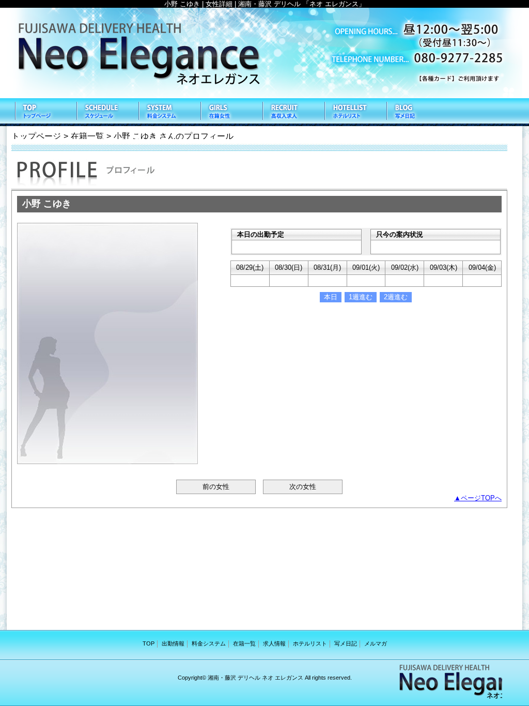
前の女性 (216, 486)
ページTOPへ (481, 498)
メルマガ (375, 643)
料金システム (169, 112)
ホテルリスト (355, 112)
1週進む (360, 297)
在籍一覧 (231, 112)
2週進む (396, 297)
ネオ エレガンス (264, 53)
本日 (330, 297)
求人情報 (293, 112)
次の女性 (302, 486)
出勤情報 (107, 112)
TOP (45, 112)
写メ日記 (417, 112)
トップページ (36, 136)
